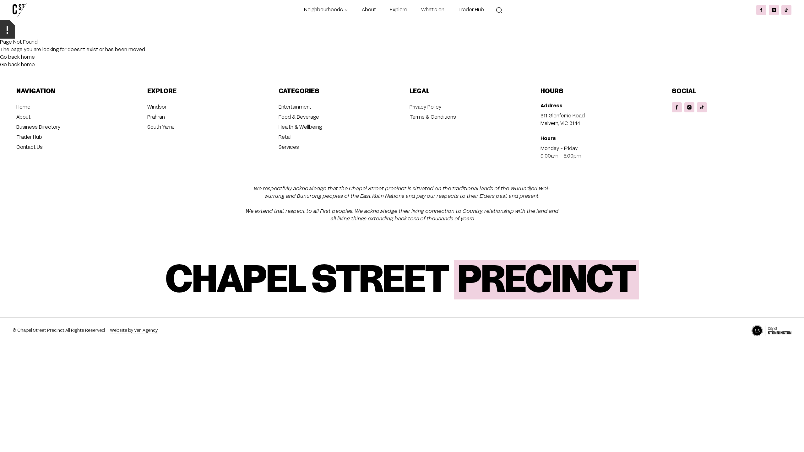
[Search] (499, 10)
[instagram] (774, 10)
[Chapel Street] (20, 10)
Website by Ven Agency (134, 331)
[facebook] (761, 10)
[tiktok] (786, 10)
